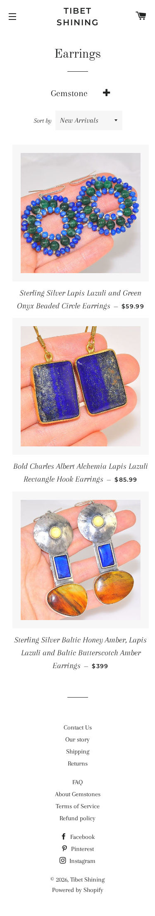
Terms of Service (78, 806)
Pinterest (81, 849)
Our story (77, 739)
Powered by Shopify (77, 890)
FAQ (77, 782)
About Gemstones (77, 794)
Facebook (82, 837)
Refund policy (77, 818)
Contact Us (78, 727)
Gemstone (69, 93)
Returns (78, 763)
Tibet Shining (78, 16)
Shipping (77, 751)
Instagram (81, 861)
